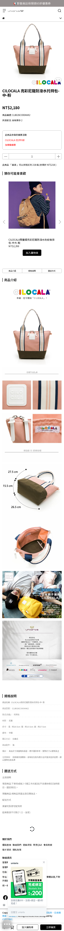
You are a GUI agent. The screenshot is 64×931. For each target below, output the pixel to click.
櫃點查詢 (6, 844)
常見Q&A (37, 844)
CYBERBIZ (7, 919)
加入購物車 (27, 927)
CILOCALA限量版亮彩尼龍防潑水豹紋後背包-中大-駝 (32, 241)
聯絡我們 (17, 844)
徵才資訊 (6, 849)
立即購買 (50, 927)
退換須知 (27, 844)
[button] (60, 222)
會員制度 (47, 844)
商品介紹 (12, 270)
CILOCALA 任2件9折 (15, 140)
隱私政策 (17, 849)
